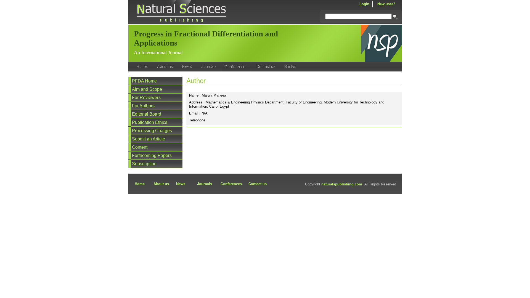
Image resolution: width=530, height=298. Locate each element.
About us (161, 184)
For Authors (143, 105)
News (180, 184)
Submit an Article (148, 139)
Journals (204, 184)
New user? (386, 4)
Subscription (144, 163)
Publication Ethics (149, 122)
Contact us (257, 184)
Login (364, 4)
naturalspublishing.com (341, 184)
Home (140, 184)
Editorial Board (146, 114)
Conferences (231, 184)
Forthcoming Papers (152, 155)
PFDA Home (144, 81)
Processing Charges (152, 130)
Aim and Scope (147, 89)
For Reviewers (146, 97)
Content (139, 147)
